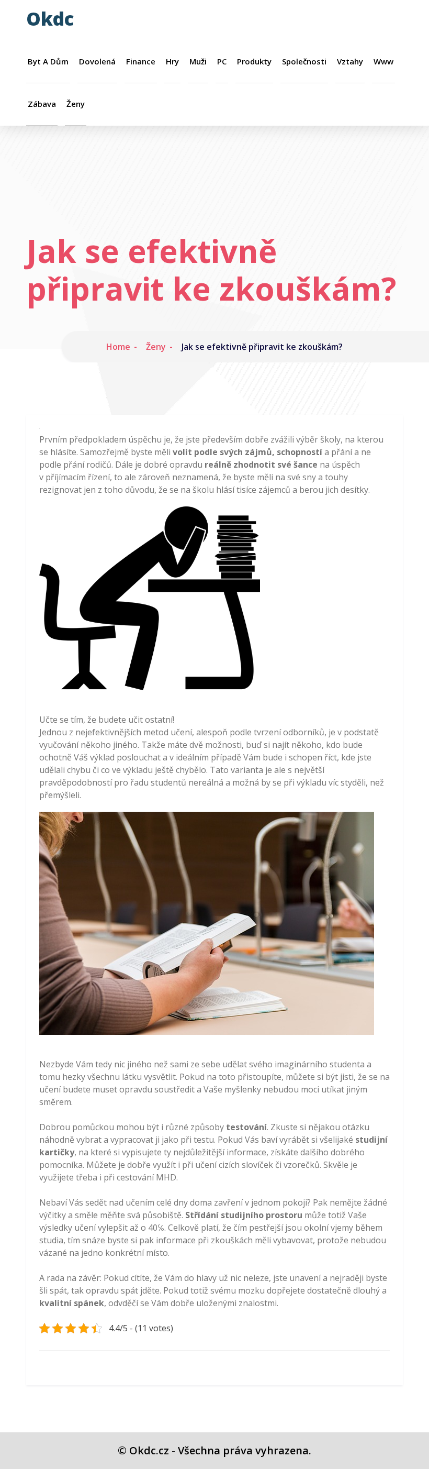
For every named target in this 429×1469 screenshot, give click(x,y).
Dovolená (97, 61)
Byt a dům (48, 61)
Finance (140, 61)
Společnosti (304, 61)
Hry (172, 61)
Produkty (254, 61)
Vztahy (350, 61)
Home (118, 346)
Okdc (50, 18)
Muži (198, 61)
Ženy (75, 104)
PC (222, 61)
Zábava (42, 104)
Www (383, 61)
